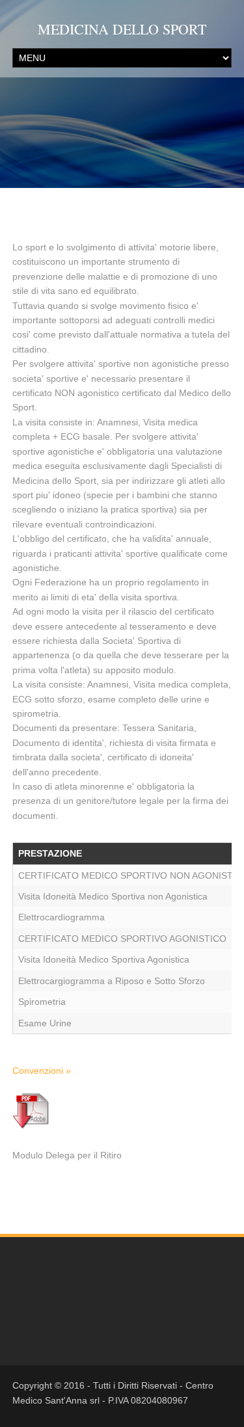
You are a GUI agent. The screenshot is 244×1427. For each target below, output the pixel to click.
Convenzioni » (41, 1070)
